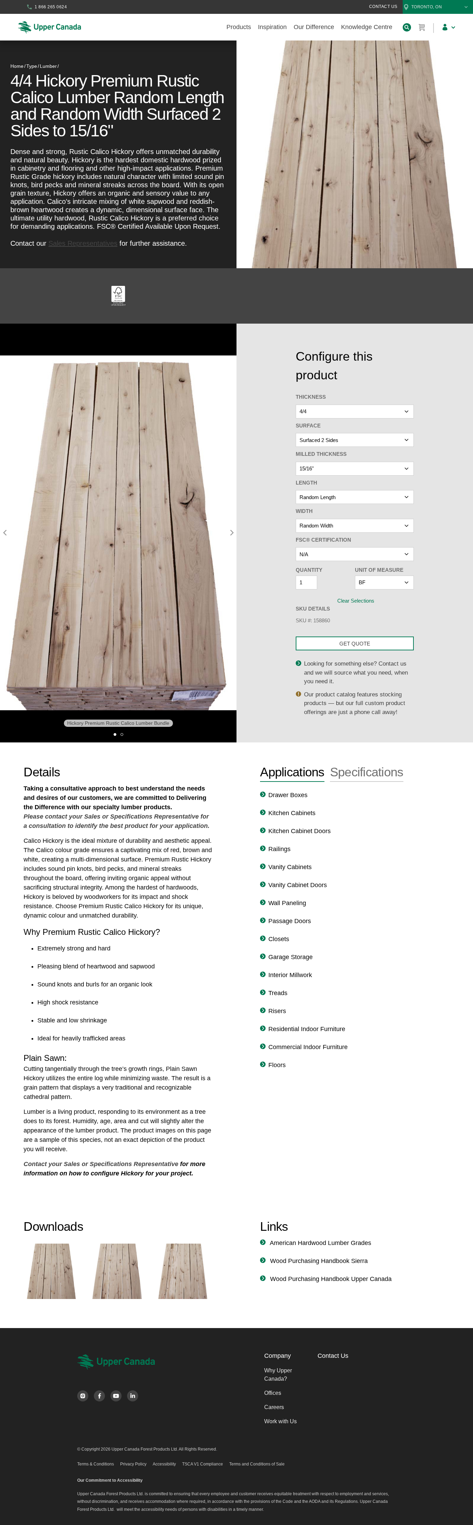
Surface (308, 425)
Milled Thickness (321, 454)
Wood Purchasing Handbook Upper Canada (330, 1278)
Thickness (311, 397)
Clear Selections (355, 601)
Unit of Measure (379, 570)
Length (306, 483)
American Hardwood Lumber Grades (319, 1242)
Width (304, 511)
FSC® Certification (323, 540)
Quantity (309, 570)
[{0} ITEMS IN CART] (422, 27)
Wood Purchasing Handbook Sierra (318, 1260)
